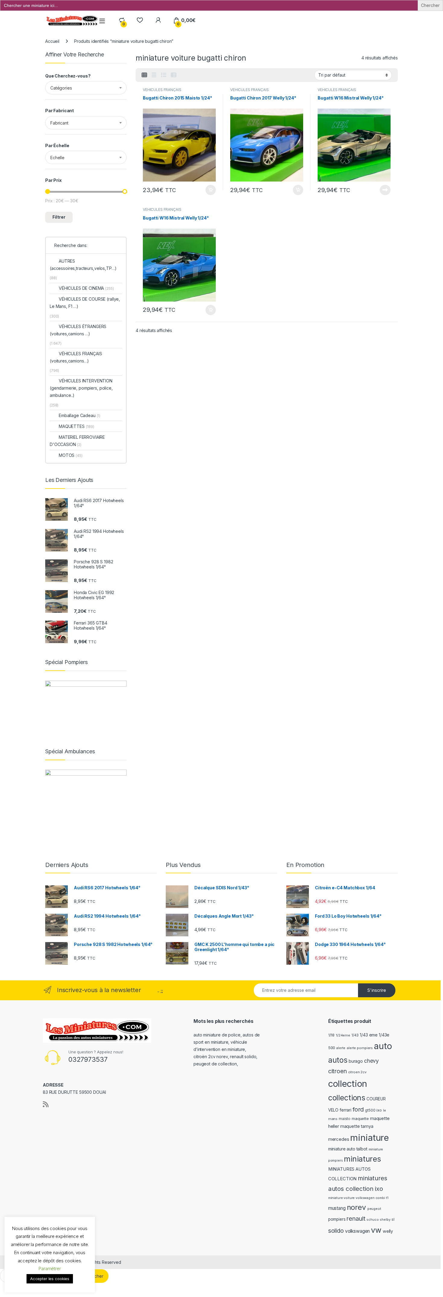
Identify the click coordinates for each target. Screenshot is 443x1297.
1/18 (331, 1035)
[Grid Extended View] (154, 75)
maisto (344, 1119)
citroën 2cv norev (210, 1056)
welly (388, 1231)
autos (337, 1059)
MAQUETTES (76, 426)
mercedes (338, 1139)
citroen (337, 1071)
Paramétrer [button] (50, 1268)
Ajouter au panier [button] (209, 190)
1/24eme (343, 1035)
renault (356, 1218)
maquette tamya (356, 1126)
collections (346, 1097)
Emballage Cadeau (79, 415)
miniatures (362, 1158)
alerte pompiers (360, 1048)
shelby (385, 1220)
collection (347, 1083)
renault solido (243, 1056)
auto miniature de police (216, 1034)
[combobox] (86, 87)
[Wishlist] (139, 20)
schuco (372, 1220)
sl (392, 1219)
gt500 (370, 1110)
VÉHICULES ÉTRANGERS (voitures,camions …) (78, 330)
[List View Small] (173, 75)
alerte (340, 1048)
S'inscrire (376, 990)
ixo (379, 1110)
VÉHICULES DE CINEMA (86, 288)
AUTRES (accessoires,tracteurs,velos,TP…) (83, 264)
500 (331, 1048)
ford (358, 1109)
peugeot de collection (215, 1063)
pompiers (337, 1219)
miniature (369, 1137)
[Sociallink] (46, 1104)
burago (356, 1061)
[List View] (163, 75)
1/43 (355, 1035)
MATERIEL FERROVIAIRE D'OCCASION (77, 441)
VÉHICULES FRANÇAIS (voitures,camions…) (76, 357)
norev (356, 1207)
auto (383, 1046)
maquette (360, 1118)
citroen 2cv (357, 1072)
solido (336, 1230)
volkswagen (357, 1231)
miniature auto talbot (347, 1148)
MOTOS (71, 455)
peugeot (374, 1209)
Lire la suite (385, 190)
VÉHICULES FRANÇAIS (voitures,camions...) (162, 91)
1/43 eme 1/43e (374, 1034)
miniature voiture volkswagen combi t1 (358, 1198)
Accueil (52, 41)
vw (376, 1230)
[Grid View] (144, 75)
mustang (337, 1208)
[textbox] (86, 88)
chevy (371, 1061)
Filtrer (58, 217)
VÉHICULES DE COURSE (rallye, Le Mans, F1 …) (85, 302)
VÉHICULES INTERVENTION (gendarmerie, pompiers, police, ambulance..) (81, 388)
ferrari (345, 1109)
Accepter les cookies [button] (49, 1278)
